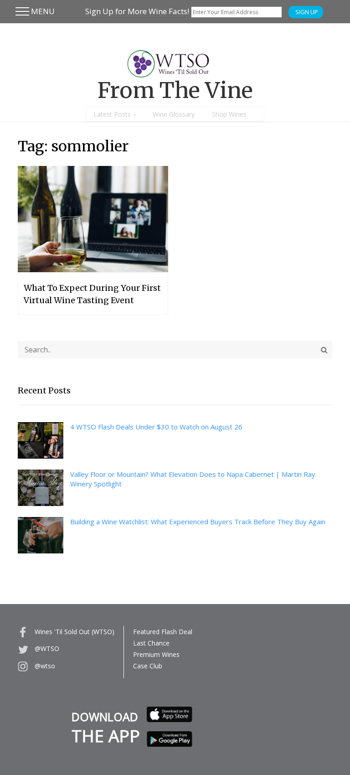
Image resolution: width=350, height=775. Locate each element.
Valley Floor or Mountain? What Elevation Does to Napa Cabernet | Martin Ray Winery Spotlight (192, 479)
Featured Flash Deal (162, 631)
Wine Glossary (174, 114)
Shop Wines (229, 114)
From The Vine (175, 90)
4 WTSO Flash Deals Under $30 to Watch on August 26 (156, 426)
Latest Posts (112, 114)
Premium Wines (156, 654)
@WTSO (46, 648)
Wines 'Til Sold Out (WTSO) (73, 631)
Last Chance (151, 643)
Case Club (147, 665)
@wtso (44, 665)
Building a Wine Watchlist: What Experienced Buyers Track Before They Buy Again (197, 521)
